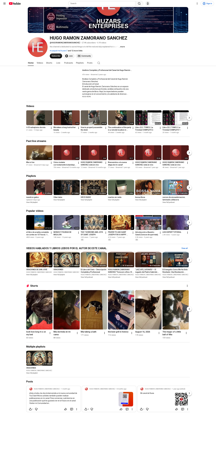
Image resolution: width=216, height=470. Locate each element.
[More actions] (51, 127)
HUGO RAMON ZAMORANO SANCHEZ (39, 272)
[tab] (31, 63)
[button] (86, 96)
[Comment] (71, 409)
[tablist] (108, 63)
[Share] (65, 409)
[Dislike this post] (36, 409)
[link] (53, 399)
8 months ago (121, 389)
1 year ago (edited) (178, 389)
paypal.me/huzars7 (59, 51)
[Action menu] (76, 409)
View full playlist (32, 202)
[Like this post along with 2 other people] (86, 409)
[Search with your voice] (147, 3)
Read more (86, 96)
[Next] (189, 117)
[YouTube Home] (14, 3)
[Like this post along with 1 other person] (30, 409)
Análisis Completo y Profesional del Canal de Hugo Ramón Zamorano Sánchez (107, 70)
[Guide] (4, 3)
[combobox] (102, 3)
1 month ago (65, 389)
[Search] (139, 3)
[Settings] (197, 3)
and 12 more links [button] (75, 51)
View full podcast (168, 202)
